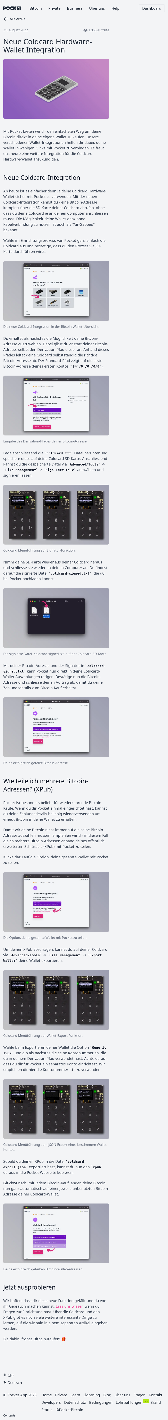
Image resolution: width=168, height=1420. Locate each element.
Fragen (139, 1394)
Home (46, 1394)
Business (75, 8)
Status (46, 1409)
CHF (11, 1375)
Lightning (91, 1394)
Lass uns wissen (70, 1306)
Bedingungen (100, 1402)
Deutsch (15, 1382)
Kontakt (155, 1394)
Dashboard (151, 8)
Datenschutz (75, 1402)
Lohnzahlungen (129, 1402)
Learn (75, 1394)
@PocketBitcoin (69, 1409)
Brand (155, 1402)
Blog (107, 1394)
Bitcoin (36, 8)
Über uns (97, 8)
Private (54, 8)
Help (115, 8)
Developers (51, 1402)
